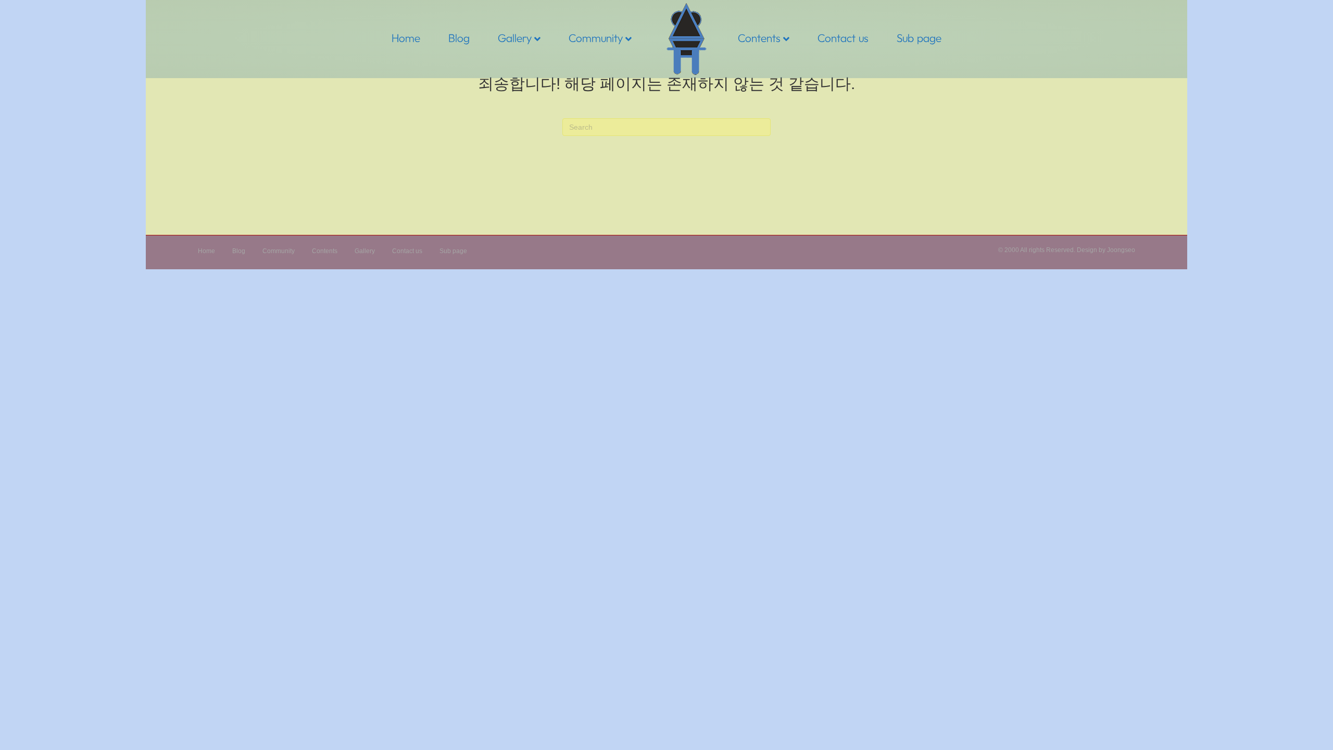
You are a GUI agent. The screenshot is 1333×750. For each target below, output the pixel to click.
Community (596, 38)
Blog (459, 38)
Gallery (515, 38)
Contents (759, 38)
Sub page (919, 38)
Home (406, 38)
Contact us (843, 38)
